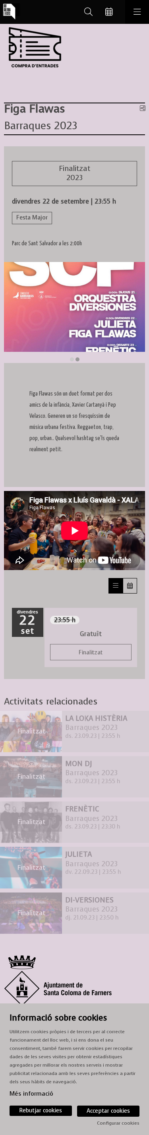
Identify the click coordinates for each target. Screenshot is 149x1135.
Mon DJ (78, 763)
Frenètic (82, 809)
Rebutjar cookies (40, 1110)
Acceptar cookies (108, 1111)
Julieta (78, 854)
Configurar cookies (118, 1123)
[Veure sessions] (115, 586)
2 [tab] (77, 359)
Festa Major (32, 217)
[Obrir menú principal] (137, 12)
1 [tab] (72, 359)
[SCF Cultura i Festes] (10, 12)
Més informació (31, 1094)
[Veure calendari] (130, 586)
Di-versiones (89, 900)
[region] (74, 312)
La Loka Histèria (96, 718)
